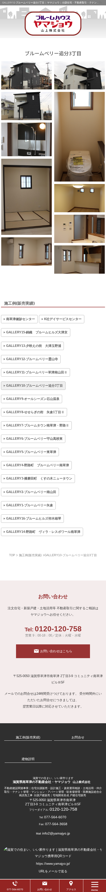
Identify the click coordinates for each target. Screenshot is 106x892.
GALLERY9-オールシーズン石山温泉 (32, 399)
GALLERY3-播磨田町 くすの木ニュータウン (39, 478)
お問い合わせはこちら (56, 651)
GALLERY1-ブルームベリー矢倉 (29, 505)
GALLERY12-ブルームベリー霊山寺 (32, 359)
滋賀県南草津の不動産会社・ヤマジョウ (52, 780)
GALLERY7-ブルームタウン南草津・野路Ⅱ (37, 425)
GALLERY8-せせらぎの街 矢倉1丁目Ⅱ (35, 412)
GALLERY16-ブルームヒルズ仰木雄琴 (33, 518)
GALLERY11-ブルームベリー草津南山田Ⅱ (36, 372)
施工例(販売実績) (19, 303)
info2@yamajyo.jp (56, 833)
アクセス (71, 889)
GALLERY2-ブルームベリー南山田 (31, 492)
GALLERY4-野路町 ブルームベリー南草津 (37, 465)
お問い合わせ (44, 889)
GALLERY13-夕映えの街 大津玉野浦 (33, 346)
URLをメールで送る (53, 871)
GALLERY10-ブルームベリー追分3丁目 (34, 385)
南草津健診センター (20, 319)
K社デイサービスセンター (63, 319)
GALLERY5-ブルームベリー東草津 (31, 452)
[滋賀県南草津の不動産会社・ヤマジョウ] (53, 23)
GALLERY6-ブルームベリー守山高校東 (34, 438)
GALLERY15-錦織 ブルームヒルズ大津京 (37, 332)
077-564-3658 (56, 824)
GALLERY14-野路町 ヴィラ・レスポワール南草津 (43, 532)
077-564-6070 (55, 817)
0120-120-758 (53, 631)
